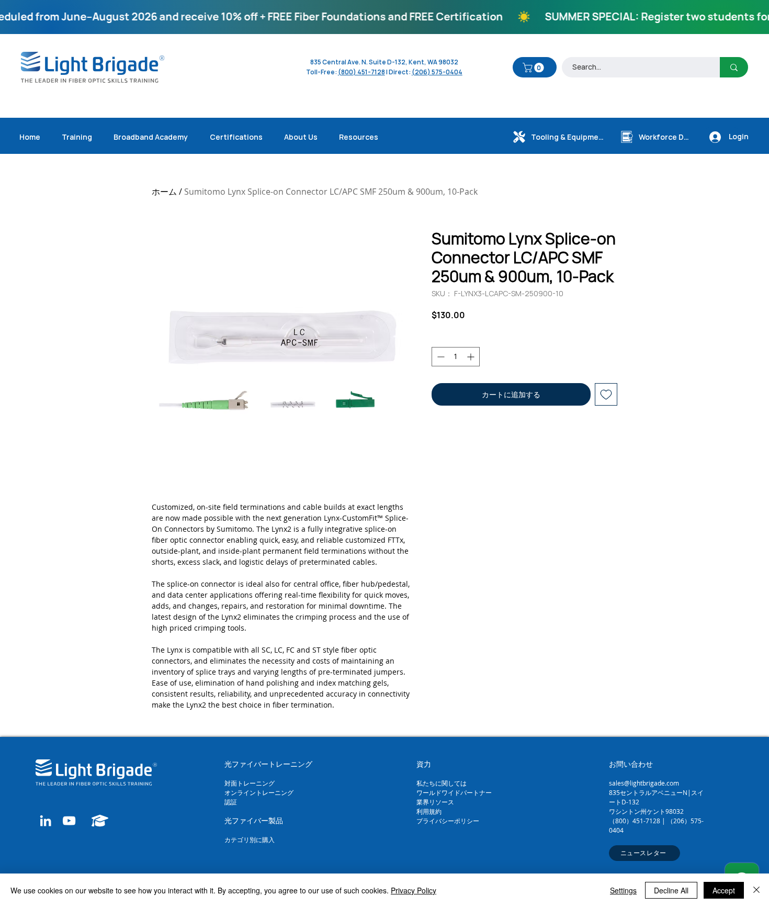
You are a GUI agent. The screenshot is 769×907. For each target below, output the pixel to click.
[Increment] (471, 357)
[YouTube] (69, 820)
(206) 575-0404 (437, 72)
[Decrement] (439, 357)
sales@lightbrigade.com (644, 783)
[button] (534, 67)
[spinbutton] (455, 357)
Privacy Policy (413, 890)
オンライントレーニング (259, 792)
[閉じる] (756, 890)
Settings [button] (623, 890)
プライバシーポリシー (447, 820)
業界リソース (435, 802)
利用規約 (429, 811)
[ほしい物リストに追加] (606, 394)
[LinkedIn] (45, 820)
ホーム (164, 191)
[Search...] (734, 67)
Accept (724, 890)
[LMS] (99, 820)
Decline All (671, 890)
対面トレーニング (249, 783)
